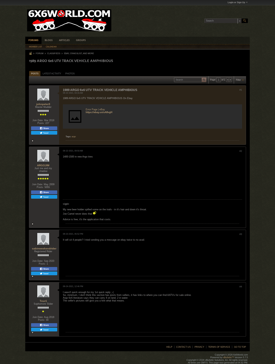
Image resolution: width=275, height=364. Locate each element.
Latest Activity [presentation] (52, 73)
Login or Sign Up (236, 2)
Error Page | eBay (95, 109)
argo (74, 136)
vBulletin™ (228, 357)
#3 (240, 234)
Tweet (45, 132)
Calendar (51, 47)
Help (169, 347)
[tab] (35, 73)
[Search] (245, 21)
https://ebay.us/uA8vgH (99, 112)
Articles (64, 40)
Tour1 (43, 300)
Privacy (199, 347)
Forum (39, 53)
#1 (240, 90)
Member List (35, 47)
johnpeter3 (43, 104)
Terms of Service (219, 347)
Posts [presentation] (35, 73)
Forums (33, 40)
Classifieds (53, 53)
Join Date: (37, 120)
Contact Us (183, 347)
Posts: (41, 123)
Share (46, 128)
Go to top (240, 347)
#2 (240, 151)
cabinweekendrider (44, 248)
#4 (240, 286)
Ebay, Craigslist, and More (79, 53)
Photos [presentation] (70, 73)
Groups (81, 40)
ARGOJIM (43, 165)
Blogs (49, 40)
